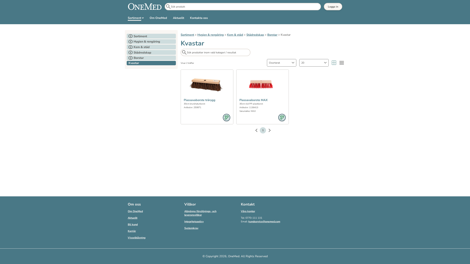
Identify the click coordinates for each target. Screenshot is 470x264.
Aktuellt (132, 218)
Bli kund (133, 224)
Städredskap (255, 35)
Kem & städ (235, 35)
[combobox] (281, 63)
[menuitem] (136, 18)
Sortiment (187, 35)
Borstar (272, 35)
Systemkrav (191, 228)
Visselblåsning (136, 237)
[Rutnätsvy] (333, 62)
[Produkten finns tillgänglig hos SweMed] (226, 117)
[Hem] (145, 6)
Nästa (267, 131)
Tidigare (258, 131)
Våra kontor (248, 211)
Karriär (132, 231)
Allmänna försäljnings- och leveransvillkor (200, 213)
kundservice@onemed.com (264, 221)
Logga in (333, 6)
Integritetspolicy (194, 221)
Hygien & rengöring (210, 35)
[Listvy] (341, 62)
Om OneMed (135, 211)
